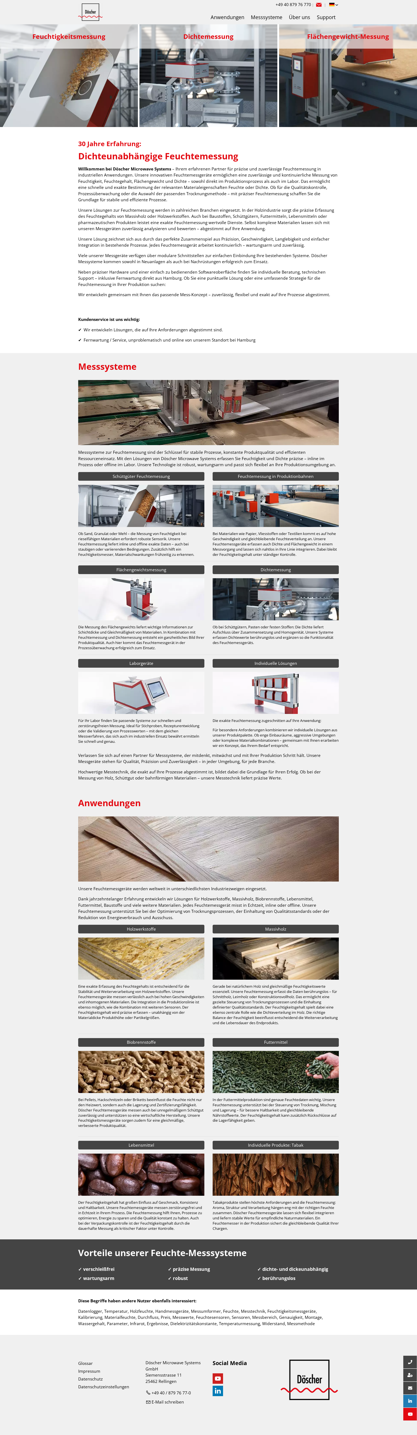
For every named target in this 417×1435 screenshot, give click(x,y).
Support (326, 17)
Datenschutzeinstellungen (103, 1387)
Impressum (89, 1371)
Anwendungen (227, 17)
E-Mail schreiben (168, 1402)
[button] (318, 4)
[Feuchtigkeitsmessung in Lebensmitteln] (141, 1194)
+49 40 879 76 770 (293, 4)
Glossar (85, 1363)
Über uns (299, 17)
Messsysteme (266, 17)
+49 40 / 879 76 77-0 (171, 1393)
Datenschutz (90, 1379)
